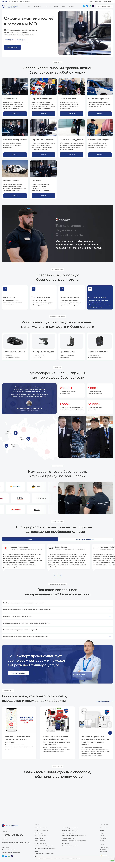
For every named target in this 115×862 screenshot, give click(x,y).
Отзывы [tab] (29, 539)
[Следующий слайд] (110, 733)
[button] (104, 6)
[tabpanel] (57, 558)
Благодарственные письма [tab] (85, 539)
